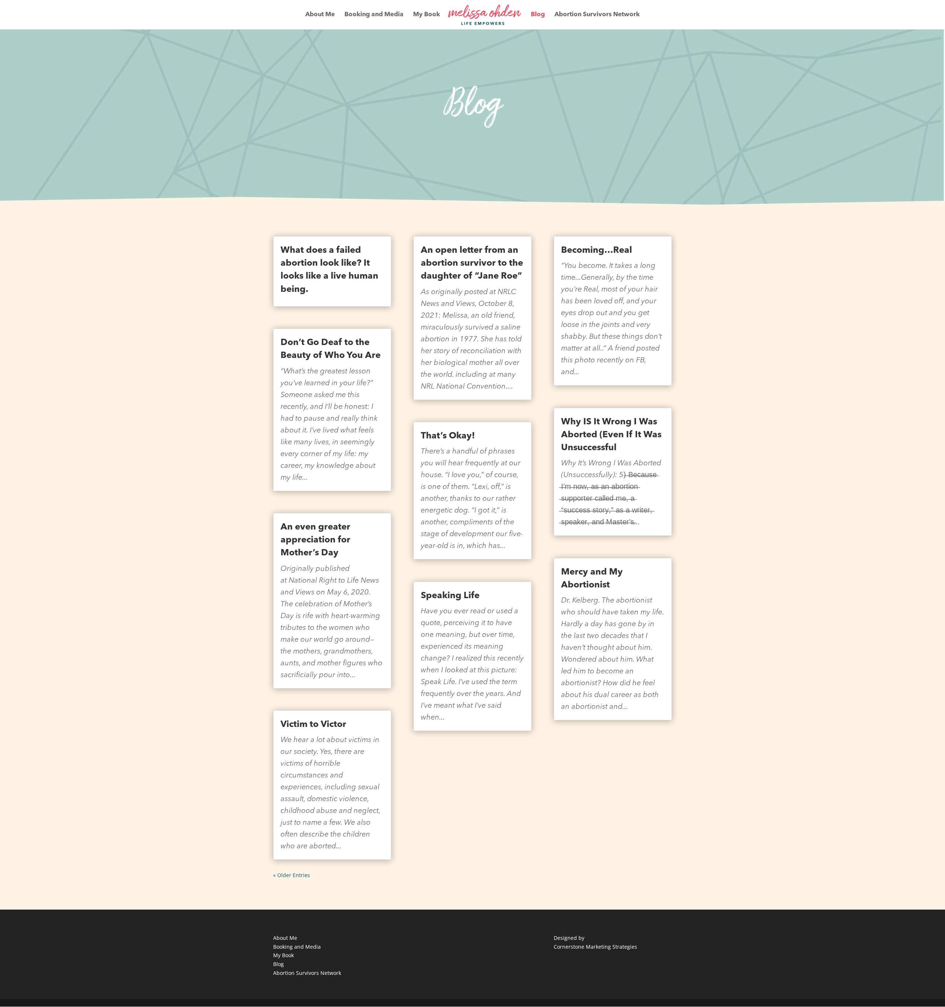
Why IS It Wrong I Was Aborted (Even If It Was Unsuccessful (611, 435)
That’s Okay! (448, 436)
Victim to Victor (313, 724)
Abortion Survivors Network (597, 15)
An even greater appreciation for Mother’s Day (315, 540)
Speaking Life (450, 596)
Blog (538, 15)
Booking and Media (373, 15)
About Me (320, 15)
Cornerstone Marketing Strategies (595, 946)
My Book (426, 15)
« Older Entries (291, 875)
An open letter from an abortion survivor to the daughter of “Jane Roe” (472, 263)
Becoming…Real (596, 250)
